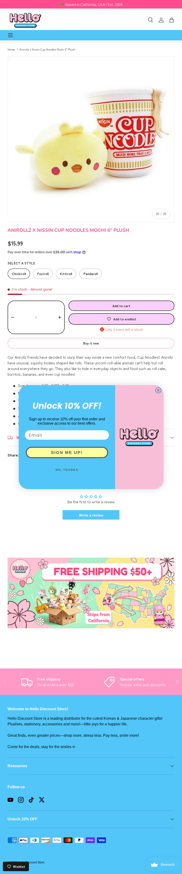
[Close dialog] (158, 390)
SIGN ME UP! (67, 452)
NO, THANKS (67, 470)
